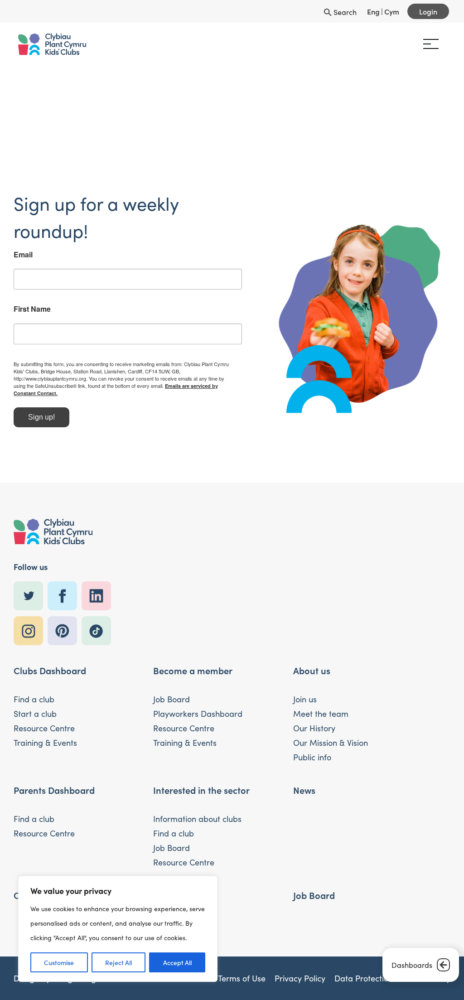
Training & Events (45, 742)
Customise (59, 962)
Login (428, 11)
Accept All (177, 962)
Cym (391, 11)
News (304, 789)
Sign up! (41, 417)
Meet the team (320, 713)
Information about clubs (197, 818)
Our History (314, 728)
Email (23, 254)
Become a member (192, 670)
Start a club (35, 713)
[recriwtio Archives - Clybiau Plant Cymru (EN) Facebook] (65, 596)
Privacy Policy (300, 978)
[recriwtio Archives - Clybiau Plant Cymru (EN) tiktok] (99, 631)
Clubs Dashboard (50, 670)
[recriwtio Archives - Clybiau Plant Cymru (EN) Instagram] (31, 631)
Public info (312, 757)
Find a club (34, 699)
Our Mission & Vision (330, 742)
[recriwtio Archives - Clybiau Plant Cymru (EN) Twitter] (31, 596)
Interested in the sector (201, 789)
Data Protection (363, 978)
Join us (305, 699)
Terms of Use (242, 978)
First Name (32, 309)
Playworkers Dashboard (197, 713)
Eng (373, 11)
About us (311, 670)
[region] (118, 929)
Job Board (171, 699)
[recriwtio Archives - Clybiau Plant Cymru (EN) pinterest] (65, 631)
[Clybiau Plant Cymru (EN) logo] (52, 44)
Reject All (118, 962)
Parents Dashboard (54, 789)
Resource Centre (44, 728)
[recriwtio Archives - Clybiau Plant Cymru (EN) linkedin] (99, 596)
